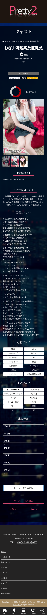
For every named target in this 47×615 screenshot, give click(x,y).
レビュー (4, 572)
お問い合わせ (5, 593)
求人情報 (4, 588)
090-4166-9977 (27, 542)
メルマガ (4, 583)
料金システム (5, 562)
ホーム (3, 552)
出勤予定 (4, 567)
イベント (4, 578)
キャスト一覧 (5, 557)
